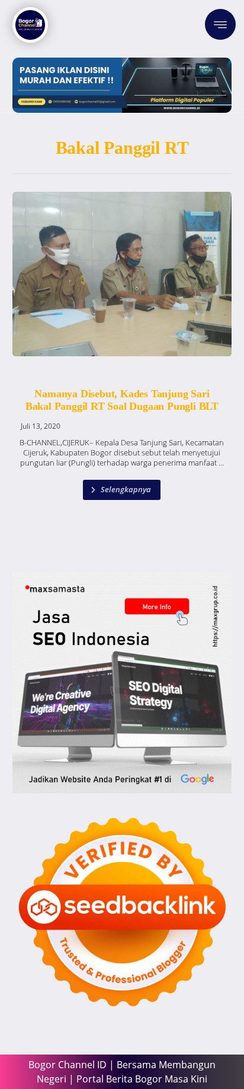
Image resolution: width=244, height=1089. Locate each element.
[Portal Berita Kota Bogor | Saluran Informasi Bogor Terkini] (30, 25)
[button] (220, 24)
